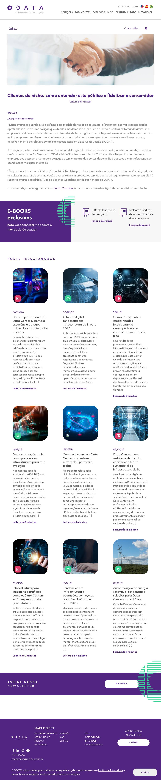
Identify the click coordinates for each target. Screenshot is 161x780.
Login (134, 6)
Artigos (13, 28)
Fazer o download (102, 221)
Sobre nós (99, 12)
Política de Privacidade (110, 770)
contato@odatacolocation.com (27, 759)
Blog (110, 12)
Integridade (145, 12)
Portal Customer (64, 188)
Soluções (67, 12)
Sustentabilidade (126, 12)
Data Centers (82, 12)
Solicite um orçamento (45, 734)
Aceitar (145, 772)
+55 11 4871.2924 (18, 755)
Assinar (122, 683)
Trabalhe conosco (94, 745)
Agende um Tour (42, 737)
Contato (123, 6)
